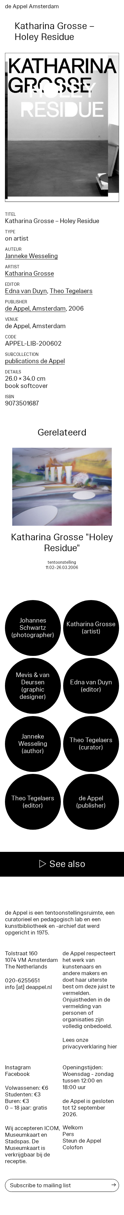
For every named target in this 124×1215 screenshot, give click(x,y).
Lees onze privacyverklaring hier (89, 1043)
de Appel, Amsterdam (35, 308)
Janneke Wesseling (31, 256)
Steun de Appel (81, 1141)
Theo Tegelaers (71, 291)
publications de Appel (35, 361)
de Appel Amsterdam (32, 6)
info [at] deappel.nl (28, 987)
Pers (68, 1134)
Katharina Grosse (29, 273)
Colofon (72, 1147)
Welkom (72, 1127)
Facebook (17, 1074)
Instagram (18, 1067)
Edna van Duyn (26, 291)
